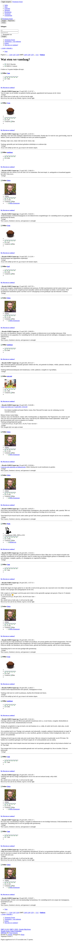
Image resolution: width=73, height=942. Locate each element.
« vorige (3, 48)
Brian (22, 934)
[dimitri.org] (12, 542)
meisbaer (10, 152)
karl (8, 266)
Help (6, 7)
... (8, 55)
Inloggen (7, 10)
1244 (10, 55)
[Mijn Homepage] (14, 203)
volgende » (9, 48)
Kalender (7, 8)
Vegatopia (8, 14)
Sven (8, 103)
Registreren (8, 12)
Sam (8, 73)
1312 (37, 55)
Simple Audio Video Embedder (11, 931)
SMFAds (4, 933)
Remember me (7, 34)
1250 (32, 55)
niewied (9, 376)
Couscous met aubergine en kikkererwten (13, 467)
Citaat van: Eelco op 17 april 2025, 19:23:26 (14, 407)
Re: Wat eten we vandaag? (8, 87)
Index (6, 5)
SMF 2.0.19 (5, 929)
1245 (14, 55)
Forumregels (8, 15)
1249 (28, 55)
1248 (25, 55)
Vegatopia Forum (17, 1)
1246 (17, 55)
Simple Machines (25, 929)
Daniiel (10, 934)
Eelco (8, 180)
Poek (8, 524)
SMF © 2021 (14, 929)
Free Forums (13, 933)
